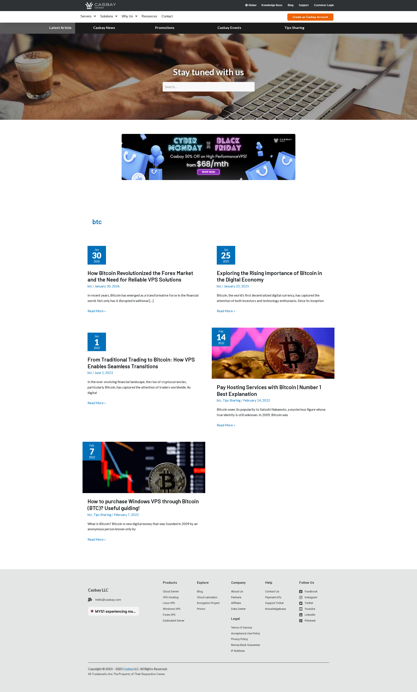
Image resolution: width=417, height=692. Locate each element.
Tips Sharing (232, 400)
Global (252, 5)
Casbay (128, 669)
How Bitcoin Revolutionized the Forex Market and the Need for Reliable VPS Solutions (140, 276)
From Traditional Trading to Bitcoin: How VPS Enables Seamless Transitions (141, 362)
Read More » (97, 311)
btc (90, 286)
